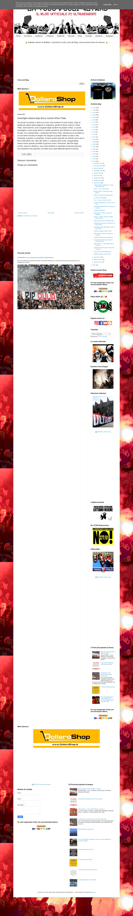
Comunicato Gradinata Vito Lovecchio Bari (107, 663)
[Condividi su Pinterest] (30, 154)
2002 (94, 159)
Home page (51, 213)
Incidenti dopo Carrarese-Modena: (103, 237)
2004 (94, 154)
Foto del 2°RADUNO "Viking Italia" (103, 195)
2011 (94, 137)
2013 (94, 132)
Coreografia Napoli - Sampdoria (87, 880)
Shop (80, 36)
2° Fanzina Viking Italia (100, 197)
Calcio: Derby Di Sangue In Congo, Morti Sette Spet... (104, 185)
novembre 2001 (98, 166)
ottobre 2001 (97, 168)
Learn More (107, 4)
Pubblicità (60, 36)
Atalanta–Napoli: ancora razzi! (102, 254)
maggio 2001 (98, 180)
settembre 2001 (98, 170)
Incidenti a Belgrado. (99, 210)
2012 (94, 134)
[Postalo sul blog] (24, 154)
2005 (94, 151)
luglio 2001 (97, 175)
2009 (94, 142)
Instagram (109, 36)
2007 (94, 146)
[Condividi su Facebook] (28, 154)
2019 (94, 117)
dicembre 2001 (98, 163)
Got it (115, 4)
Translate (104, 336)
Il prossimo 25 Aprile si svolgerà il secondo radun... (103, 240)
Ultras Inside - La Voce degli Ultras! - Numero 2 (91, 809)
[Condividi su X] (26, 154)
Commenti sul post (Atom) (30, 216)
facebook (98, 36)
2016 (94, 125)
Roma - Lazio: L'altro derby (101, 189)
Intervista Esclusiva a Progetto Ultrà (104, 220)
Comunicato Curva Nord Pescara (87, 869)
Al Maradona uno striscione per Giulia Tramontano (35, 257)
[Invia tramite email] (23, 154)
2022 (94, 110)
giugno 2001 (97, 178)
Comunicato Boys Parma (108, 687)
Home (18, 36)
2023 (94, 107)
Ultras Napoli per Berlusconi (86, 829)
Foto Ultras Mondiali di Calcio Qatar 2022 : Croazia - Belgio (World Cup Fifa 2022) (107, 699)
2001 (94, 161)
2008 (94, 144)
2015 (94, 127)
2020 (94, 115)
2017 (94, 122)
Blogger (93, 892)
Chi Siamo (28, 36)
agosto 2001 (97, 173)
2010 (94, 139)
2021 (94, 112)
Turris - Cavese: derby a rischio (102, 200)
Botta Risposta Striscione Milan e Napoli (108, 652)
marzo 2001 (97, 257)
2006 (94, 149)
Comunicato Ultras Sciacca (85, 849)
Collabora (49, 36)
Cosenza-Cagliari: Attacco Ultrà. (103, 231)
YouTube (88, 36)
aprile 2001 (97, 183)
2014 (94, 129)
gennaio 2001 (98, 262)
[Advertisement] (66, 61)
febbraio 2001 (98, 259)
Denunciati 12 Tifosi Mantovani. (102, 251)
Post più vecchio (79, 213)
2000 (94, 265)
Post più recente (22, 213)
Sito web (71, 36)
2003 (94, 156)
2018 (94, 120)
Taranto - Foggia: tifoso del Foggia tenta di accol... (103, 217)
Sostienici (39, 36)
